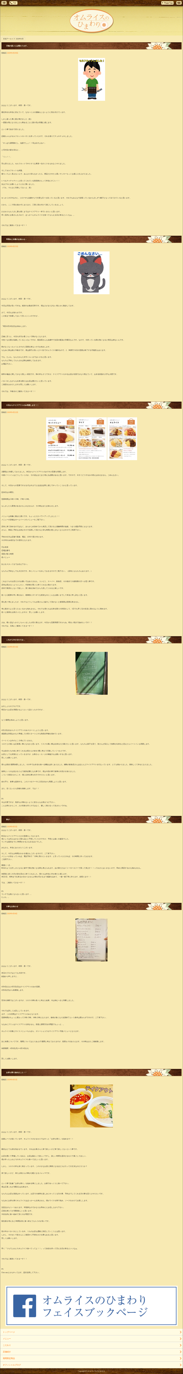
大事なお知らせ (12, 906)
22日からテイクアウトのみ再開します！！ (22, 405)
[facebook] (91, 1325)
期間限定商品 (9, 1358)
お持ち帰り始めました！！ (16, 1072)
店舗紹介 (7, 1352)
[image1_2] (91, 459)
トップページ (9, 1332)
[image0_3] (61, 459)
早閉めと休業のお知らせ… (16, 239)
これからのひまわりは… (15, 640)
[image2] (122, 459)
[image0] (91, 1126)
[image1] (91, 960)
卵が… (8, 819)
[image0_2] (91, 693)
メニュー (7, 1339)
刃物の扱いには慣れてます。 (17, 46)
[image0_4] (92, 293)
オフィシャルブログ (12, 1365)
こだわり (7, 1345)
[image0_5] (91, 99)
